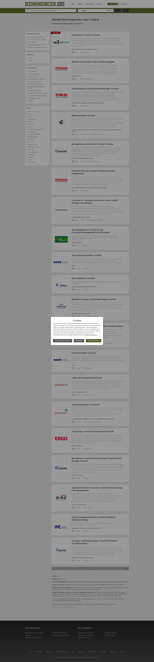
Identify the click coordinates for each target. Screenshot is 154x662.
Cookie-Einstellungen (62, 340)
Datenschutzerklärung (91, 335)
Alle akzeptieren (93, 340)
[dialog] (77, 331)
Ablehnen (79, 340)
